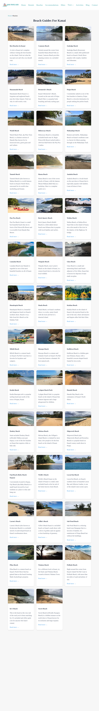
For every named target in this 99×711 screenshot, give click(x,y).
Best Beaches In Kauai (17, 46)
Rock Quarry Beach (45, 218)
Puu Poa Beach (15, 218)
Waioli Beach (14, 131)
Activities (79, 5)
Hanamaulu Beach (16, 89)
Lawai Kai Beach (73, 475)
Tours (70, 5)
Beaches (39, 5)
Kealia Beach (14, 390)
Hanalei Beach (72, 390)
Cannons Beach (43, 46)
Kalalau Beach (72, 305)
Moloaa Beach (43, 431)
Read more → (14, 64)
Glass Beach (71, 262)
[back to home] (10, 5)
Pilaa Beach (14, 565)
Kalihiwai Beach (72, 349)
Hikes (63, 5)
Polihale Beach (72, 565)
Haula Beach (42, 305)
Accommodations (51, 5)
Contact (95, 5)
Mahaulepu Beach (73, 131)
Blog (87, 5)
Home (23, 5)
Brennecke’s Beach (44, 89)
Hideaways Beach (44, 131)
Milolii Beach (14, 349)
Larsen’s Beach (15, 521)
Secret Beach (42, 609)
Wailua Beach (72, 218)
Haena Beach (42, 174)
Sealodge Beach (72, 46)
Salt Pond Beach (72, 521)
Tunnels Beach (15, 174)
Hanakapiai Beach (16, 305)
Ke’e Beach (14, 609)
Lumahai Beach (15, 262)
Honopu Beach (43, 349)
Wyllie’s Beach (43, 475)
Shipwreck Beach (73, 431)
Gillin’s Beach (43, 521)
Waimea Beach (43, 565)
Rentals (31, 5)
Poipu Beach (71, 89)
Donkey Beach (15, 431)
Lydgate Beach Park (45, 390)
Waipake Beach (43, 262)
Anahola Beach (72, 174)
